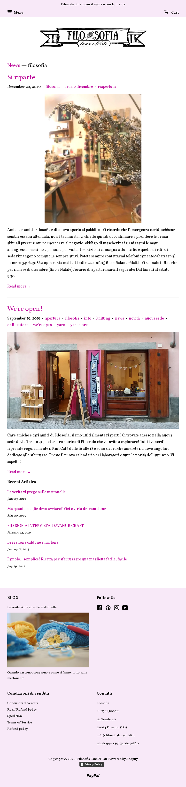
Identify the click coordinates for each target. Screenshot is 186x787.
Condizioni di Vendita (22, 703)
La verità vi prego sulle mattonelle (36, 492)
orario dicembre (78, 87)
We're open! (25, 309)
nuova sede (154, 318)
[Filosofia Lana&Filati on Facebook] (99, 609)
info (87, 318)
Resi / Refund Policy (22, 709)
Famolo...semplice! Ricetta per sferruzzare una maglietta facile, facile (67, 559)
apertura (52, 318)
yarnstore (79, 325)
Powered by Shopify (123, 759)
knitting (103, 318)
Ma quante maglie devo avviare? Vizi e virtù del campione (56, 509)
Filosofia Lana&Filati (92, 759)
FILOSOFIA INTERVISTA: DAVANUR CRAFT (45, 526)
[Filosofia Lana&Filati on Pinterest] (108, 609)
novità (134, 318)
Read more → (19, 286)
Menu (18, 12)
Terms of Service (19, 722)
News (13, 65)
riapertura (107, 87)
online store (17, 325)
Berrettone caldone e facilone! (33, 542)
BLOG (12, 598)
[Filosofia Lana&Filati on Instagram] (116, 609)
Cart (174, 12)
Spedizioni (15, 716)
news (119, 318)
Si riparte (21, 77)
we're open (42, 325)
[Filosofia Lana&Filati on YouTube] (125, 609)
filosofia (53, 87)
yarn (61, 325)
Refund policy (17, 729)
